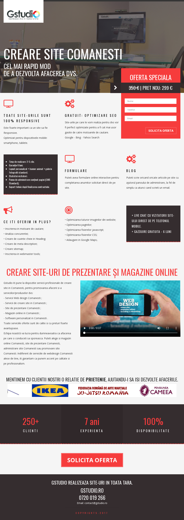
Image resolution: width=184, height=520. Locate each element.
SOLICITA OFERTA (160, 131)
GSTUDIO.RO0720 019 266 (92, 494)
